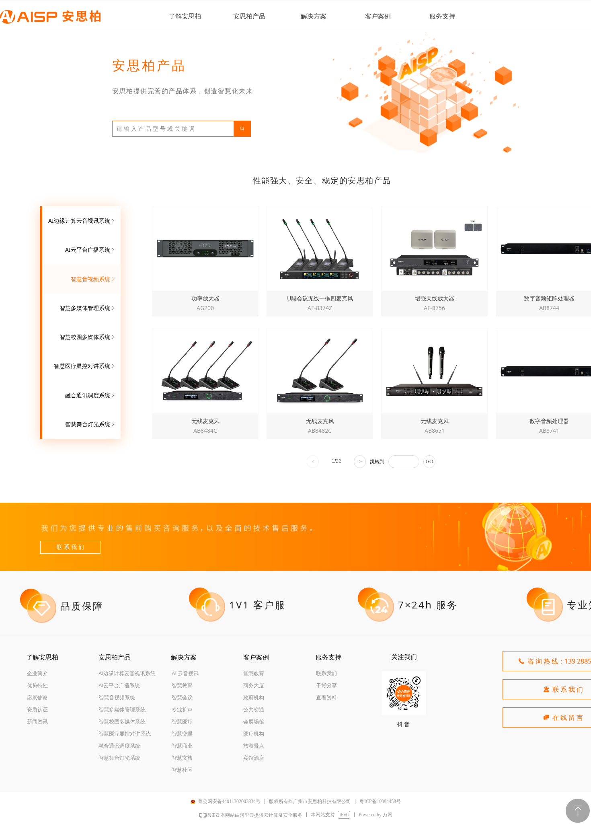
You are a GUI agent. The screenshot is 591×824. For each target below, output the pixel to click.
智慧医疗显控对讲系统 (85, 366)
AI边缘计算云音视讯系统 (82, 220)
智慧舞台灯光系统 (90, 424)
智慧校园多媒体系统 (88, 337)
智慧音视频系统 (93, 279)
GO (429, 461)
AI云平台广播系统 (90, 249)
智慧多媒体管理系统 (88, 308)
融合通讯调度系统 (90, 395)
